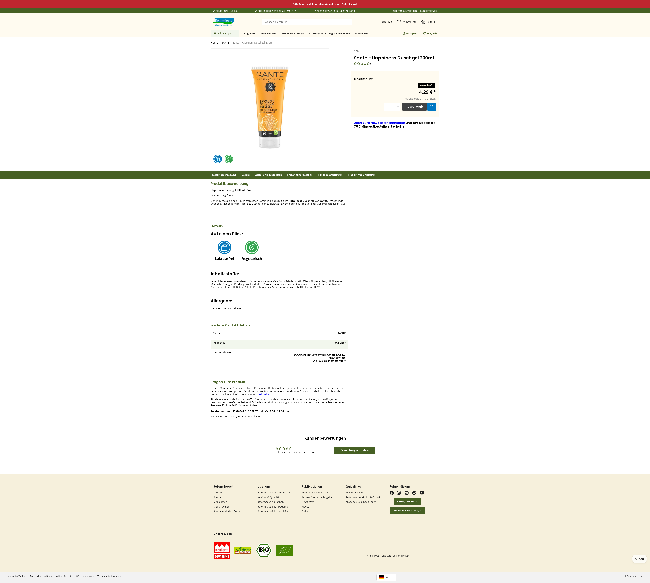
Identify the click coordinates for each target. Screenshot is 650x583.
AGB (77, 576)
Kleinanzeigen (221, 506)
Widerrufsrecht (63, 576)
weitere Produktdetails (268, 175)
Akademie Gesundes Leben (361, 501)
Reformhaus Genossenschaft (273, 492)
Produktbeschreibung (223, 175)
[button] (362, 63)
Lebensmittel (268, 33)
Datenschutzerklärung (41, 576)
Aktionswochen (354, 492)
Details (246, 175)
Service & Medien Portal (227, 511)
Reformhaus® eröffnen (270, 501)
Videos (305, 506)
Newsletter (308, 501)
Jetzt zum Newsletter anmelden (379, 123)
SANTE (225, 42)
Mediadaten (220, 501)
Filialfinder (262, 394)
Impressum (88, 576)
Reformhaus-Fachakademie (272, 506)
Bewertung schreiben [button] (354, 450)
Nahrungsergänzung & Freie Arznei (329, 33)
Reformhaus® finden (404, 10)
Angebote (249, 33)
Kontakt (217, 492)
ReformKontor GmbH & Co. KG (363, 497)
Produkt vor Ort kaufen (361, 175)
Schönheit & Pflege (293, 33)
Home (214, 42)
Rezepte (411, 33)
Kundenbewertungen (330, 175)
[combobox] (307, 22)
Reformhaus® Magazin (315, 492)
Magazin (432, 33)
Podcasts (307, 511)
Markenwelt (362, 33)
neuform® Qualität (226, 10)
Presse (217, 497)
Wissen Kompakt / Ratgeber (317, 497)
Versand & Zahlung (17, 576)
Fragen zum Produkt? (299, 175)
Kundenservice (428, 10)
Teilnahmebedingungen (109, 576)
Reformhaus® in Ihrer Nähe (273, 511)
